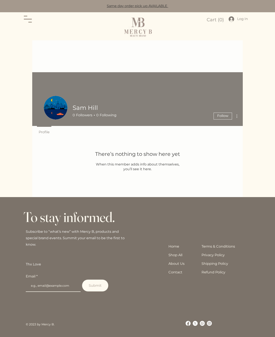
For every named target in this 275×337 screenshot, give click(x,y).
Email (31, 276)
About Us (176, 264)
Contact (175, 272)
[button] (28, 19)
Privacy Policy (213, 255)
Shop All (175, 255)
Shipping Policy (215, 264)
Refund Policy (213, 272)
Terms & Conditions (218, 246)
